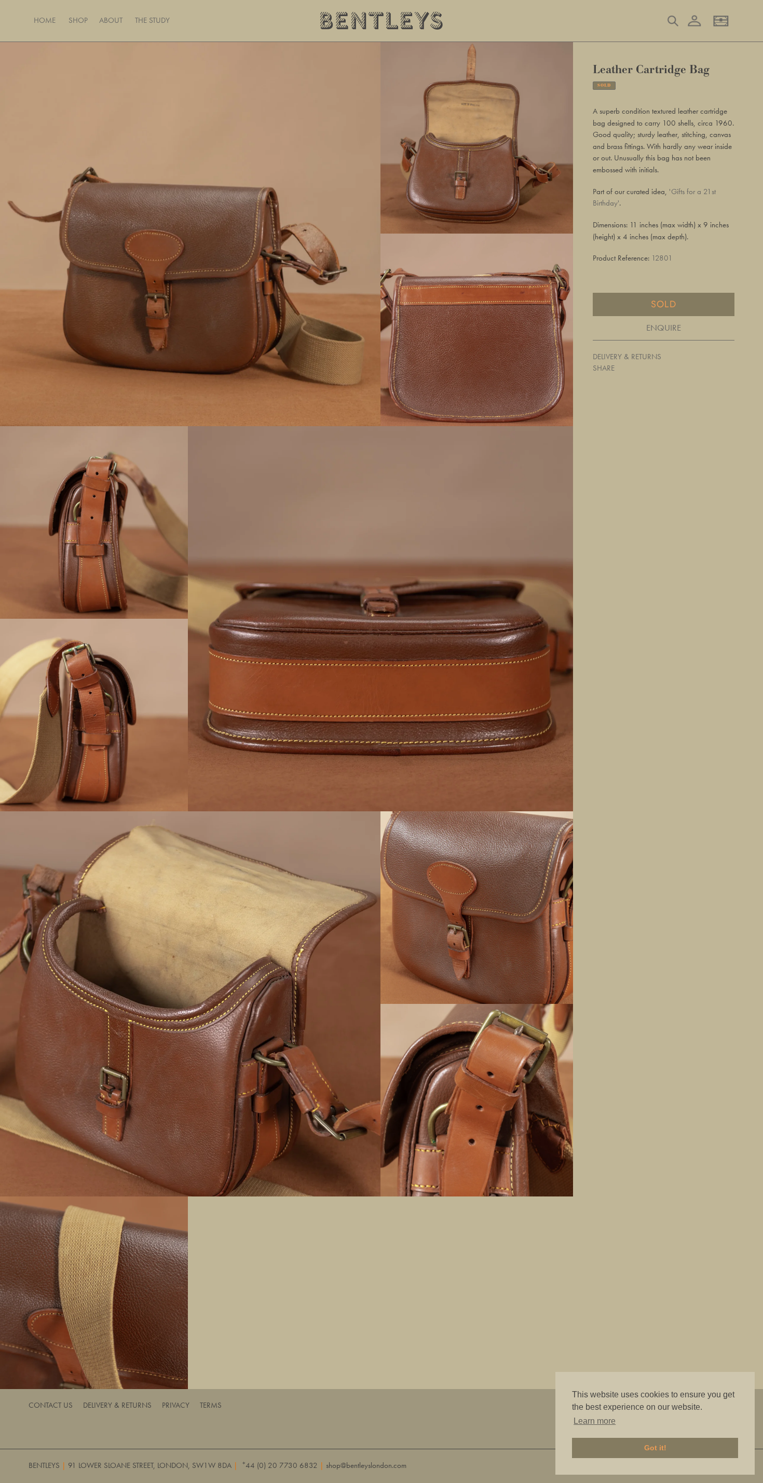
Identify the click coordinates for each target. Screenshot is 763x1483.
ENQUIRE (663, 327)
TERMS (211, 1405)
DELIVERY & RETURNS (627, 356)
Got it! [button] (655, 1448)
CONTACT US (51, 1405)
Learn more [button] (595, 1421)
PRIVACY (175, 1405)
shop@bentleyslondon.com (366, 1465)
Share (604, 368)
